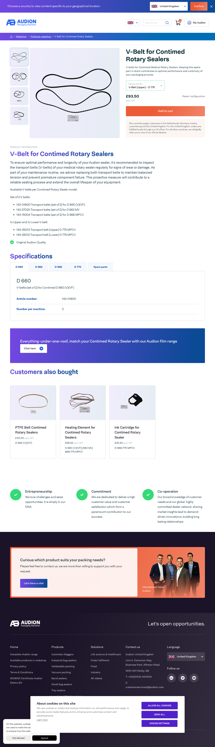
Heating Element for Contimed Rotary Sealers (80, 432)
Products (57, 647)
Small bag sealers (61, 684)
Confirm (199, 6)
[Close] (211, 6)
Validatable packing (62, 666)
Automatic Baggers (62, 654)
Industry (95, 672)
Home (14, 647)
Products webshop (41, 36)
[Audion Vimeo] (182, 678)
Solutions (97, 647)
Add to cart (165, 111)
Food (94, 666)
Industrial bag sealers (63, 660)
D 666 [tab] (58, 267)
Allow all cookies (159, 705)
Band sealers (59, 678)
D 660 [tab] (19, 267)
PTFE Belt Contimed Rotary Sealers (30, 429)
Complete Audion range (24, 654)
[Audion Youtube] (194, 678)
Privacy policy (18, 666)
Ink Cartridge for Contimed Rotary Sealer (128, 432)
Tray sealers (58, 690)
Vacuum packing (61, 672)
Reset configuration (193, 96)
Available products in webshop (28, 660)
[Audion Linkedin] (171, 678)
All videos (96, 678)
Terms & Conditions (21, 672)
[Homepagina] (11, 36)
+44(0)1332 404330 (140, 676)
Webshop (21, 36)
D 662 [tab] (38, 267)
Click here (30, 348)
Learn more (42, 720)
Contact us (133, 647)
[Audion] (21, 23)
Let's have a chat (34, 583)
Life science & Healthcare (106, 654)
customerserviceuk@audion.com (145, 687)
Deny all (159, 714)
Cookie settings (160, 723)
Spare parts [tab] (100, 267)
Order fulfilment (100, 660)
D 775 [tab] (77, 267)
